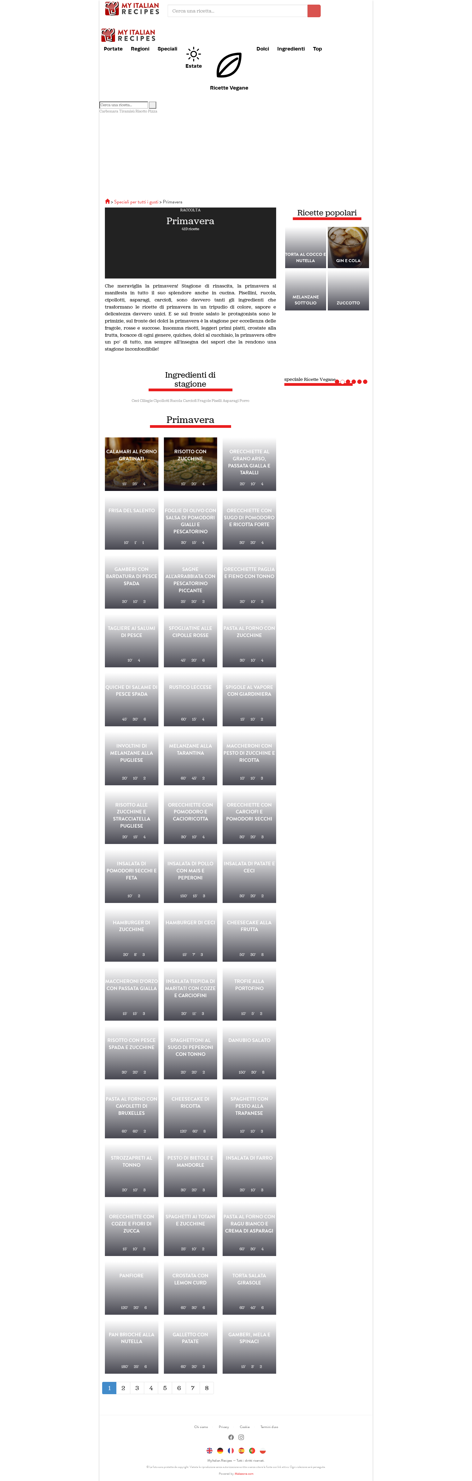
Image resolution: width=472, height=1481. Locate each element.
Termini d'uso (269, 1427)
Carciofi (190, 400)
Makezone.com (244, 1473)
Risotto (141, 111)
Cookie (245, 1427)
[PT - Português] (252, 1450)
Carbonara (108, 111)
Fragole (204, 400)
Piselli (217, 400)
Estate (193, 66)
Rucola (176, 400)
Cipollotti (161, 400)
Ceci (135, 400)
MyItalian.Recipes (134, 8)
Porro (244, 400)
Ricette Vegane (229, 87)
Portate (113, 48)
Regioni (140, 48)
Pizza (152, 111)
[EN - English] (209, 1450)
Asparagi (231, 400)
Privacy (224, 1427)
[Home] (108, 201)
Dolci (262, 48)
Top (317, 48)
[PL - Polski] (263, 1450)
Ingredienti (291, 48)
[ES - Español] (241, 1450)
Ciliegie (146, 400)
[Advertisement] (236, 155)
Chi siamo (201, 1427)
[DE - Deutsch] (220, 1450)
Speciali (167, 48)
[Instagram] (241, 1438)
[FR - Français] (231, 1450)
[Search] (152, 105)
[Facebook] (231, 1438)
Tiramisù (127, 111)
